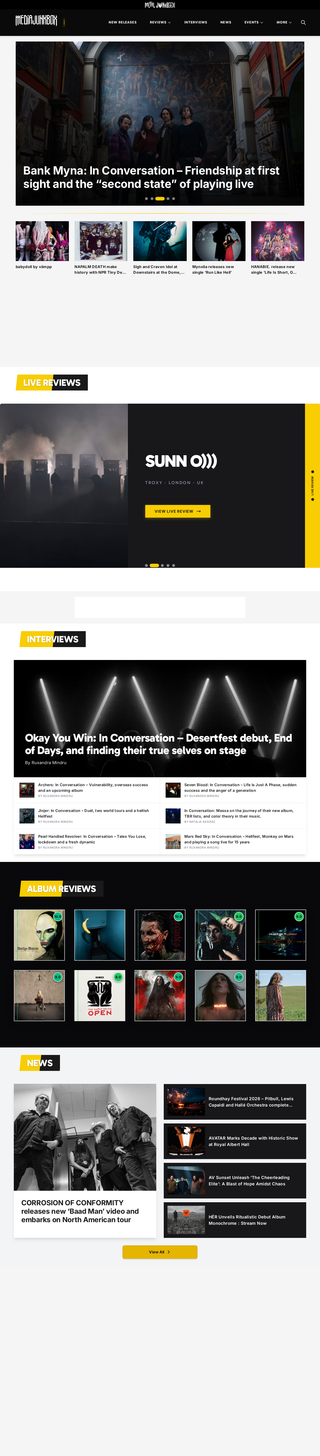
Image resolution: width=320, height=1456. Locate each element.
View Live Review (174, 511)
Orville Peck (195, 461)
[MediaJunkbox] (36, 20)
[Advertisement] (160, 327)
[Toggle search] (303, 22)
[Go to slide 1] (146, 198)
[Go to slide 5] (173, 198)
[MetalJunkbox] (160, 4)
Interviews (195, 22)
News (225, 22)
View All (156, 1251)
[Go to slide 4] (165, 199)
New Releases (123, 22)
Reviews (158, 22)
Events (252, 22)
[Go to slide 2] (152, 198)
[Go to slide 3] (157, 198)
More (282, 22)
